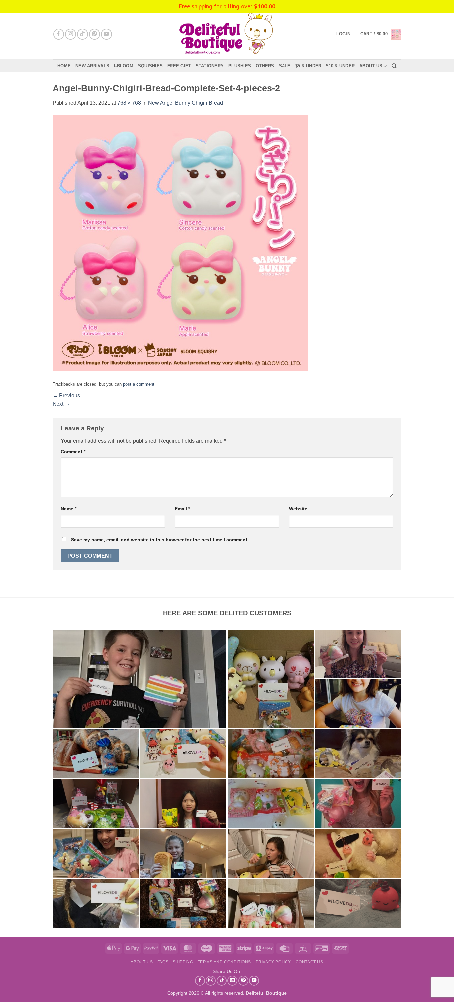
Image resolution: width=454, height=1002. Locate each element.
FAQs (162, 962)
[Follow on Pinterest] (94, 34)
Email (182, 508)
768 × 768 (129, 103)
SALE (285, 65)
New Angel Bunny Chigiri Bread (185, 103)
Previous (66, 395)
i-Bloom (123, 65)
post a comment (138, 384)
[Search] (394, 66)
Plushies (239, 65)
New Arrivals (92, 65)
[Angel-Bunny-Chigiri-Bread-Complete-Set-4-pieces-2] (180, 242)
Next (61, 404)
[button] (380, 34)
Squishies (150, 65)
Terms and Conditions (224, 962)
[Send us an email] (232, 981)
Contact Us (309, 962)
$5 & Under (308, 65)
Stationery (210, 65)
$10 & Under (340, 65)
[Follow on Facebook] (58, 34)
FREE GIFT (179, 65)
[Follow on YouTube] (106, 34)
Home (64, 65)
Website (298, 508)
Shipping (183, 962)
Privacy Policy (273, 962)
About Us (370, 65)
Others (265, 65)
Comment (73, 451)
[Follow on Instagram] (70, 34)
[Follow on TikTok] (82, 34)
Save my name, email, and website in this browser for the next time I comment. (160, 539)
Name (68, 508)
